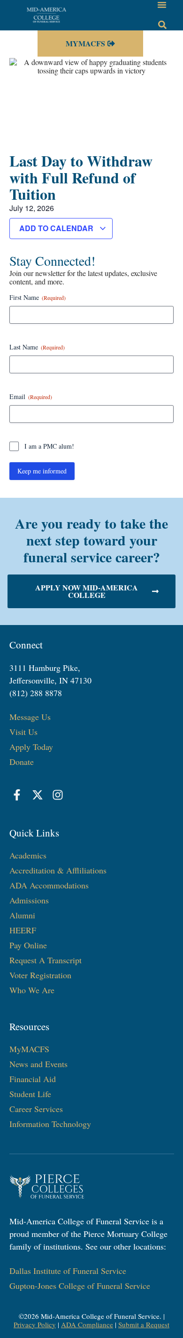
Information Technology (50, 1123)
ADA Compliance (87, 1324)
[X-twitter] (38, 795)
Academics (27, 855)
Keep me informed (42, 470)
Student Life (30, 1093)
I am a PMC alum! (49, 446)
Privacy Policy (35, 1324)
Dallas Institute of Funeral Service (67, 1270)
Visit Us (23, 731)
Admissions (29, 900)
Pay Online (28, 945)
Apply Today (31, 746)
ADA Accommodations (49, 885)
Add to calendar (57, 228)
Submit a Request (143, 1324)
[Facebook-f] (17, 795)
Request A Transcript (45, 960)
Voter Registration (40, 975)
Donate (21, 761)
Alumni (22, 915)
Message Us (30, 716)
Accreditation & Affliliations (58, 870)
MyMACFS (29, 1048)
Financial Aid (32, 1078)
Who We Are (31, 990)
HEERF (22, 930)
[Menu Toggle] (162, 4)
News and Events (38, 1063)
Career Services (36, 1108)
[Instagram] (58, 795)
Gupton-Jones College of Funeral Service (79, 1285)
